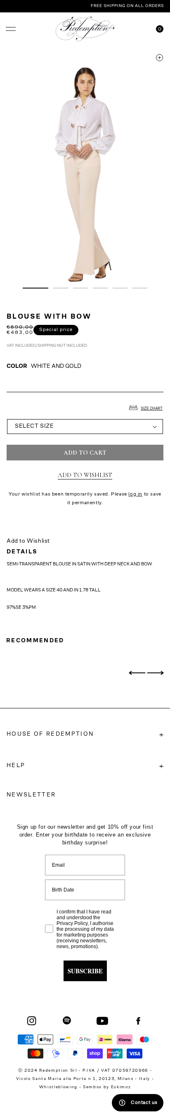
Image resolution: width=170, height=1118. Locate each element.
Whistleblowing (59, 1087)
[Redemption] (85, 29)
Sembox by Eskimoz (107, 1087)
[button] (11, 29)
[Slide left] (137, 673)
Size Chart (152, 408)
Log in (135, 494)
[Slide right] (155, 673)
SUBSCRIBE (85, 970)
